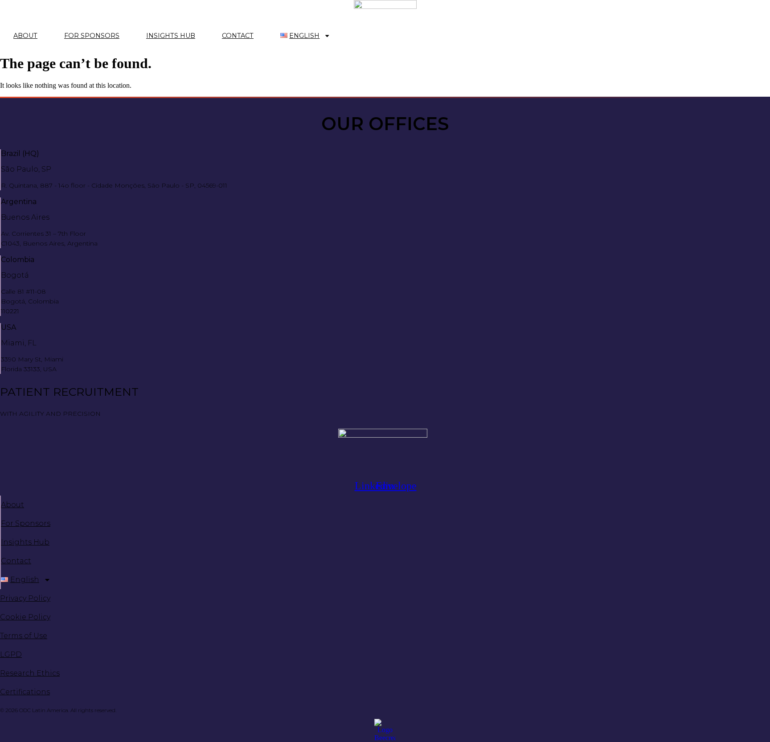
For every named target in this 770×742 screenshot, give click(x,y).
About (25, 36)
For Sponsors (91, 36)
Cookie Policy (25, 617)
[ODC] (385, 12)
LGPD (11, 654)
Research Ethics (30, 673)
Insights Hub (170, 36)
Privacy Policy (25, 598)
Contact (238, 36)
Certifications (25, 692)
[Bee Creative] (385, 730)
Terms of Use (23, 635)
